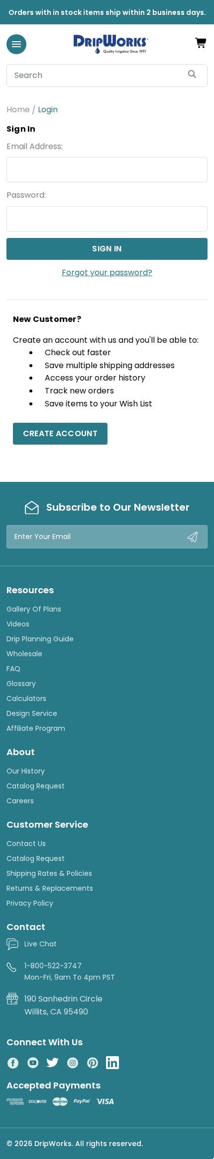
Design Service (31, 713)
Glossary (21, 684)
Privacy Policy (29, 903)
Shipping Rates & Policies (49, 873)
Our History (25, 771)
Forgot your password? (107, 272)
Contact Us (26, 844)
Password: (26, 195)
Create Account (60, 433)
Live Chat (40, 944)
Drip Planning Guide (40, 639)
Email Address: (34, 146)
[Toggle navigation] (16, 44)
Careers (20, 801)
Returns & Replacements (49, 888)
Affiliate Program (35, 728)
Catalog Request (35, 786)
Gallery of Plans (33, 609)
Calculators (26, 698)
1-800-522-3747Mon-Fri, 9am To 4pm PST (69, 971)
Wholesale (24, 654)
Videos (17, 624)
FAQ (13, 669)
